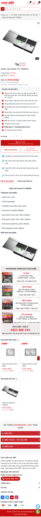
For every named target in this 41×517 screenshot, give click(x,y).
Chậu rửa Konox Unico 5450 (9, 365)
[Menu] (3, 9)
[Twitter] (7, 497)
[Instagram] (16, 497)
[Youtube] (12, 497)
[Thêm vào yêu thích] (38, 23)
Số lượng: (4, 136)
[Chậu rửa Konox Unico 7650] (30, 352)
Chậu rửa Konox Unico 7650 (29, 365)
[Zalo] (38, 506)
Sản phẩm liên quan (9, 340)
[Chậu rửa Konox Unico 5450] (10, 352)
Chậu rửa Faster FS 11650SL (8, 404)
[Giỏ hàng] (38, 3)
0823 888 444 (14, 472)
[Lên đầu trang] (38, 501)
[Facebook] (2, 497)
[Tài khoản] (34, 3)
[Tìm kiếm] (7, 9)
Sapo (25, 514)
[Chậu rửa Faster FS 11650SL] (10, 391)
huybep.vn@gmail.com (13, 475)
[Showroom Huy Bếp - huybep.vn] (8, 3)
